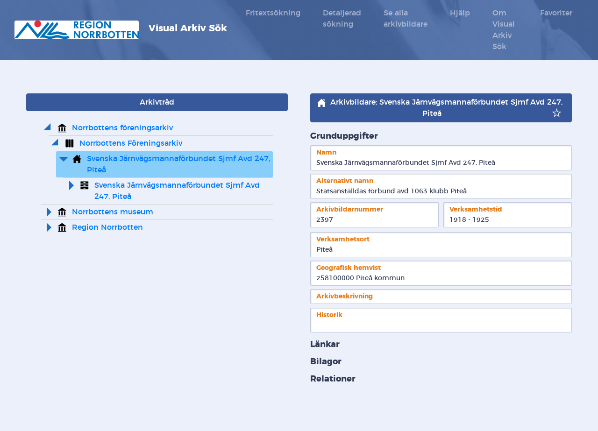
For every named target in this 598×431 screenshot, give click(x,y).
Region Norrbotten (107, 227)
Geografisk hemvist (348, 267)
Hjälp (460, 13)
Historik (329, 314)
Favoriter (556, 13)
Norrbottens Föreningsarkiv (130, 143)
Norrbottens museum (112, 212)
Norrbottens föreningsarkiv (122, 128)
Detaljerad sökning (342, 18)
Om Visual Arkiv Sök (503, 29)
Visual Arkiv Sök (186, 28)
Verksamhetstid (475, 209)
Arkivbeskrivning (344, 296)
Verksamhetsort (343, 239)
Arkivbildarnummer (349, 209)
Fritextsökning (273, 13)
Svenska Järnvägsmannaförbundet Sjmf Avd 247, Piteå (179, 164)
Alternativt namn (344, 180)
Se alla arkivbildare (405, 18)
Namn (326, 152)
